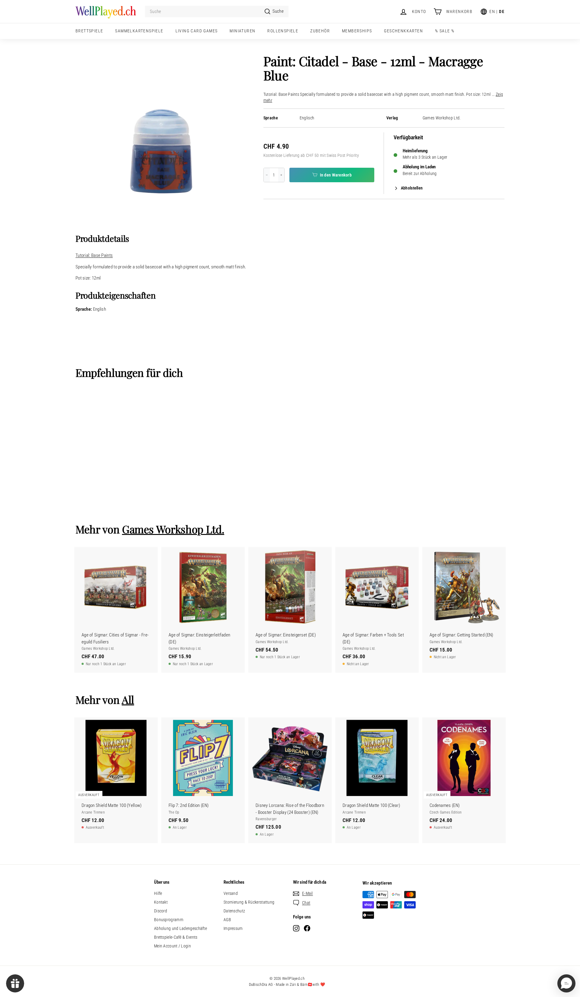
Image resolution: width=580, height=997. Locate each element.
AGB (227, 919)
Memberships (357, 30)
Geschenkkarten (403, 30)
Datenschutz (234, 910)
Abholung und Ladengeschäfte (180, 928)
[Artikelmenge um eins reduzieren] (267, 175)
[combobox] (216, 12)
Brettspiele (89, 30)
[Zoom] (159, 138)
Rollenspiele (282, 30)
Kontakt (161, 902)
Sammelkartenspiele (139, 30)
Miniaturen (242, 30)
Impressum (233, 928)
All (128, 699)
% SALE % (444, 30)
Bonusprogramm (168, 919)
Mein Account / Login (172, 946)
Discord (160, 910)
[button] (566, 983)
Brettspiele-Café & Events (176, 937)
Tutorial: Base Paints (94, 255)
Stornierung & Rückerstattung (249, 902)
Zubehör (320, 30)
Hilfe (158, 893)
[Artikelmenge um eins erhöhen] (281, 175)
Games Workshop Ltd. (442, 118)
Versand (231, 893)
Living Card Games (197, 30)
